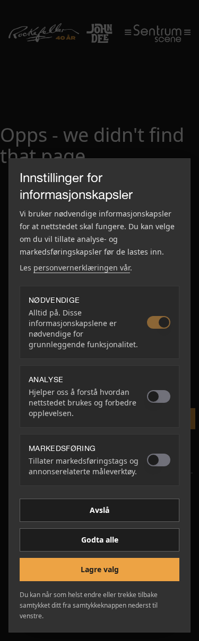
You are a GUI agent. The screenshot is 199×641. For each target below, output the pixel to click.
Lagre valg (100, 569)
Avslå (99, 510)
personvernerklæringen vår (81, 268)
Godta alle (99, 540)
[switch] (158, 322)
